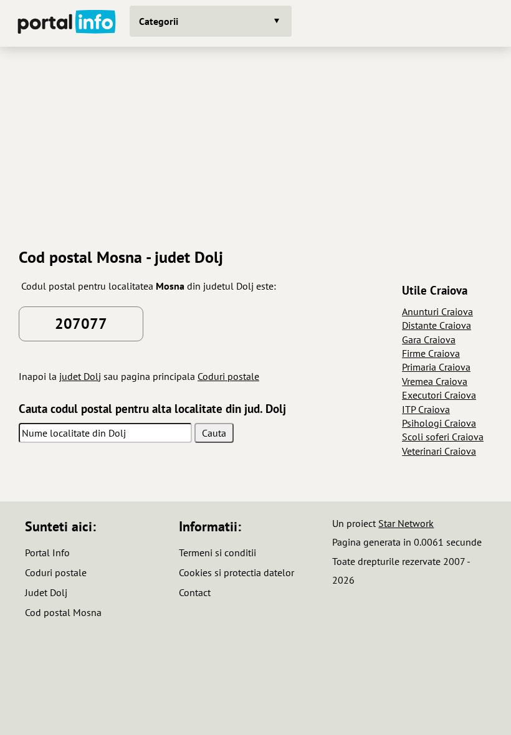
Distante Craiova (436, 325)
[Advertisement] (255, 142)
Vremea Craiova (434, 381)
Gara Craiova (429, 339)
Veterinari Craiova (439, 451)
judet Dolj (80, 376)
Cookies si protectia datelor (236, 572)
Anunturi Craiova (437, 311)
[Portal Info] (67, 23)
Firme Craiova (431, 353)
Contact (195, 592)
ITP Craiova (426, 409)
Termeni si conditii (217, 552)
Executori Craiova (439, 395)
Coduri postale (228, 376)
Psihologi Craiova (439, 423)
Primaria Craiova (436, 367)
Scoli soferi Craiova (443, 436)
